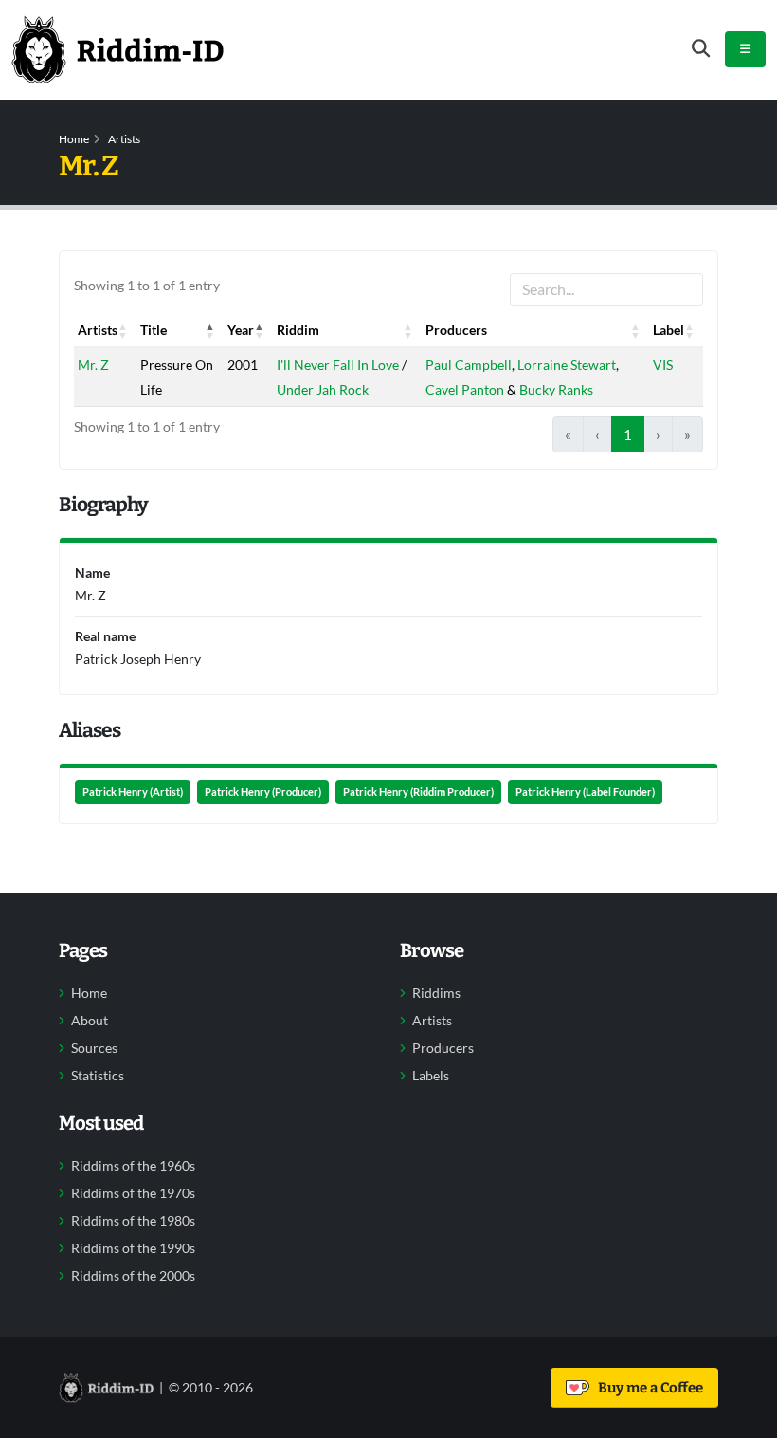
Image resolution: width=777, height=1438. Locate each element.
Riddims (436, 993)
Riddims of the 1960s (133, 1165)
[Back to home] (117, 49)
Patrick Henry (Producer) (263, 792)
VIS (663, 365)
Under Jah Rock (323, 389)
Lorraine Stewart (566, 365)
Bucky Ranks (556, 389)
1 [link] (627, 434)
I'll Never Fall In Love (338, 365)
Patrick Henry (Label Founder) (585, 792)
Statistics (97, 1075)
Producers (443, 1048)
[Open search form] (701, 49)
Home (74, 139)
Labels (430, 1075)
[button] (123, 330)
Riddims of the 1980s (133, 1220)
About (89, 1020)
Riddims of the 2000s (133, 1275)
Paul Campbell (468, 365)
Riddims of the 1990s (133, 1248)
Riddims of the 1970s (133, 1193)
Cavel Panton (464, 389)
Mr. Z (93, 365)
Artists (124, 139)
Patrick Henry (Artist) (132, 792)
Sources (94, 1048)
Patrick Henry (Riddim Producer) (418, 792)
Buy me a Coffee (647, 1387)
